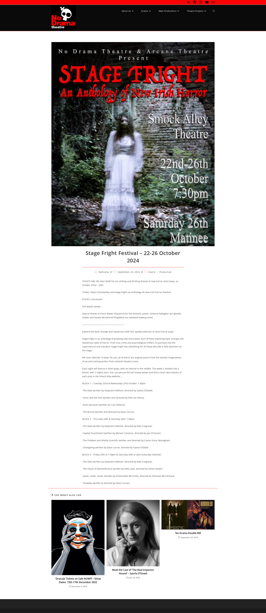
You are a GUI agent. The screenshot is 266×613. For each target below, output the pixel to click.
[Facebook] (194, 2)
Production (165, 272)
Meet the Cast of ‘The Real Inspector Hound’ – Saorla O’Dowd (133, 571)
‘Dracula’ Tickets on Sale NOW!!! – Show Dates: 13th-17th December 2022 (78, 580)
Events (152, 272)
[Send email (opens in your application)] (212, 2)
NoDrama (104, 272)
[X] (188, 2)
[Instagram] (201, 2)
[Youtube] (207, 2)
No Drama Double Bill (188, 533)
